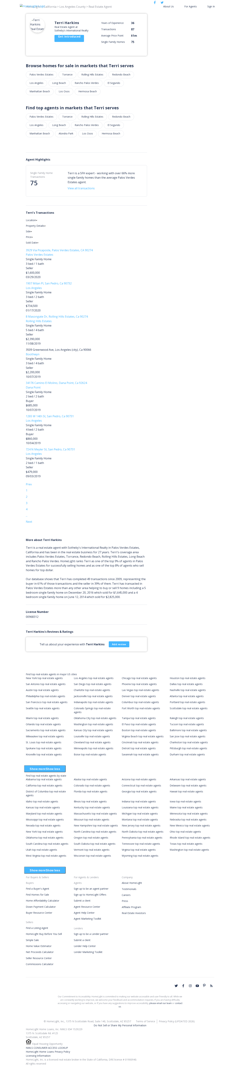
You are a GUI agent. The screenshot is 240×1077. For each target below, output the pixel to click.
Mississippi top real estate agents (45, 819)
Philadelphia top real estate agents (45, 696)
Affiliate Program (131, 907)
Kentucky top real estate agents (92, 807)
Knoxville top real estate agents (44, 754)
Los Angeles (36, 83)
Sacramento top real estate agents (46, 730)
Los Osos (64, 91)
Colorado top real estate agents (92, 785)
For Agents (190, 6)
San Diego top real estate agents (92, 684)
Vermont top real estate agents (91, 849)
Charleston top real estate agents (189, 742)
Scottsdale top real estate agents (188, 708)
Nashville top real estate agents (188, 690)
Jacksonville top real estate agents (93, 696)
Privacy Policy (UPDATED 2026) (177, 1021)
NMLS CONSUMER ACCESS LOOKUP (47, 1047)
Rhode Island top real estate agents (190, 837)
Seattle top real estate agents (43, 708)
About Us (168, 6)
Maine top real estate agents (186, 807)
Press (125, 901)
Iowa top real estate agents (185, 801)
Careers (126, 895)
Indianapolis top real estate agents (93, 702)
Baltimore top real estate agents (188, 730)
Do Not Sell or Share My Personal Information (120, 1025)
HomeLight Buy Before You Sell (44, 934)
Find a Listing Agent (37, 928)
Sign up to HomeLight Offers (90, 894)
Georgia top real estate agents (139, 791)
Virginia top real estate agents (139, 849)
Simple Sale (32, 940)
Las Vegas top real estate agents (140, 690)
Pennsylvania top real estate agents (142, 837)
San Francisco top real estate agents (46, 702)
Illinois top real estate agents (90, 801)
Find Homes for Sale (37, 894)
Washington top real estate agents (93, 724)
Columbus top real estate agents (140, 702)
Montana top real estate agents (140, 819)
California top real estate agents (44, 785)
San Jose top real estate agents (187, 736)
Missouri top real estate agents (91, 819)
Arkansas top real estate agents (188, 779)
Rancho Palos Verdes (87, 83)
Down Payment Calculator (41, 906)
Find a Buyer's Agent (37, 888)
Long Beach (59, 83)
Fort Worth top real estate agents (141, 708)
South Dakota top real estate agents (94, 843)
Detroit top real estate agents (139, 748)
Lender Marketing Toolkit (88, 952)
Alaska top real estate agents (90, 779)
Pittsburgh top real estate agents (188, 748)
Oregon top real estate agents (91, 837)
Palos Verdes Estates (41, 74)
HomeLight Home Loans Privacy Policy (48, 1051)
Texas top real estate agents (186, 843)
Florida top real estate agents (90, 791)
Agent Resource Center (87, 906)
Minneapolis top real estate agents (93, 748)
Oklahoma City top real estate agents (95, 718)
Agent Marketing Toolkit (87, 918)
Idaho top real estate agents (42, 801)
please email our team (160, 1003)
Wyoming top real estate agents (140, 855)
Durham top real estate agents (187, 754)
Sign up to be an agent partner (91, 888)
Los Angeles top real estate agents (93, 678)
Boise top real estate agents (90, 754)
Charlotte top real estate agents (92, 690)
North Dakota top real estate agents (142, 831)
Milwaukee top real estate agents (45, 736)
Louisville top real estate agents (92, 736)
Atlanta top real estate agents (187, 696)
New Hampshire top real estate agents (96, 825)
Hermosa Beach (87, 91)
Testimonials (129, 889)
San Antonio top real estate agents (46, 684)
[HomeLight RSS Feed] (211, 986)
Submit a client (82, 900)
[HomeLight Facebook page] (183, 986)
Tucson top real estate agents (187, 724)
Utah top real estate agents (41, 849)
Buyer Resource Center (39, 912)
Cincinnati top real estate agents (140, 742)
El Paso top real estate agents (139, 724)
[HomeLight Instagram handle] (190, 986)
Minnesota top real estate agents (189, 813)
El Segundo (114, 83)
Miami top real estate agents (42, 718)
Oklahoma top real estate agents (44, 837)
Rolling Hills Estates (92, 74)
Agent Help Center (84, 912)
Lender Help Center (85, 946)
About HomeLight (132, 883)
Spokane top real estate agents (43, 748)
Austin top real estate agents (42, 690)
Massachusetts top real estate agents (95, 813)
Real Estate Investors (134, 913)
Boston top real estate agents (139, 730)
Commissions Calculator (39, 964)
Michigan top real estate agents (140, 813)
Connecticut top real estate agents (141, 785)
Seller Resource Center (39, 958)
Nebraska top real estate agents (188, 819)
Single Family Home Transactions (41, 174)
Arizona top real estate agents (139, 779)
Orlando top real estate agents (43, 724)
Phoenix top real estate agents (139, 684)
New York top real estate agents (44, 678)
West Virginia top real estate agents (46, 855)
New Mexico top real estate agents (190, 825)
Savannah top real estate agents (140, 754)
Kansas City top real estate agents (93, 730)
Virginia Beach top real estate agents (143, 736)
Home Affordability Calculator (42, 900)
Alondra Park (66, 133)
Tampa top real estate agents (139, 718)
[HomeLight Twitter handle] (176, 986)
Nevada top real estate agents (43, 825)
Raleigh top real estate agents (187, 718)
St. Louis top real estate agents (43, 742)
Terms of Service (145, 1021)
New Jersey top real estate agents (141, 825)
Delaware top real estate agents (188, 785)
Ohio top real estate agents (185, 831)
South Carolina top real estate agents (47, 843)
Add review (119, 644)
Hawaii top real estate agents (186, 791)
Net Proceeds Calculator (40, 952)
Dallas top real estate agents (186, 684)
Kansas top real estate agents (43, 807)
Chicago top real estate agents (139, 678)
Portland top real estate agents (187, 702)
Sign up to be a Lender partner (91, 934)
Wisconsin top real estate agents (92, 855)
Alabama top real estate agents (44, 779)
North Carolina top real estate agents (95, 831)
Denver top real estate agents (139, 696)
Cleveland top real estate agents (92, 742)
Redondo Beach (121, 74)
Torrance (67, 74)
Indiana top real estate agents (139, 801)
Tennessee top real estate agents (141, 843)
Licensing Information (38, 1055)
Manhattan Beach (40, 91)
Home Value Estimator (38, 946)
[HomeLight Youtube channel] (197, 986)
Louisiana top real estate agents (140, 807)
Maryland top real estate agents (44, 813)
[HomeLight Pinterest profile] (204, 985)
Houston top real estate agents (187, 678)
